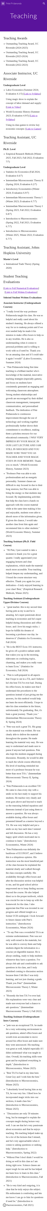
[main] (23, 15)
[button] (3, 3)
